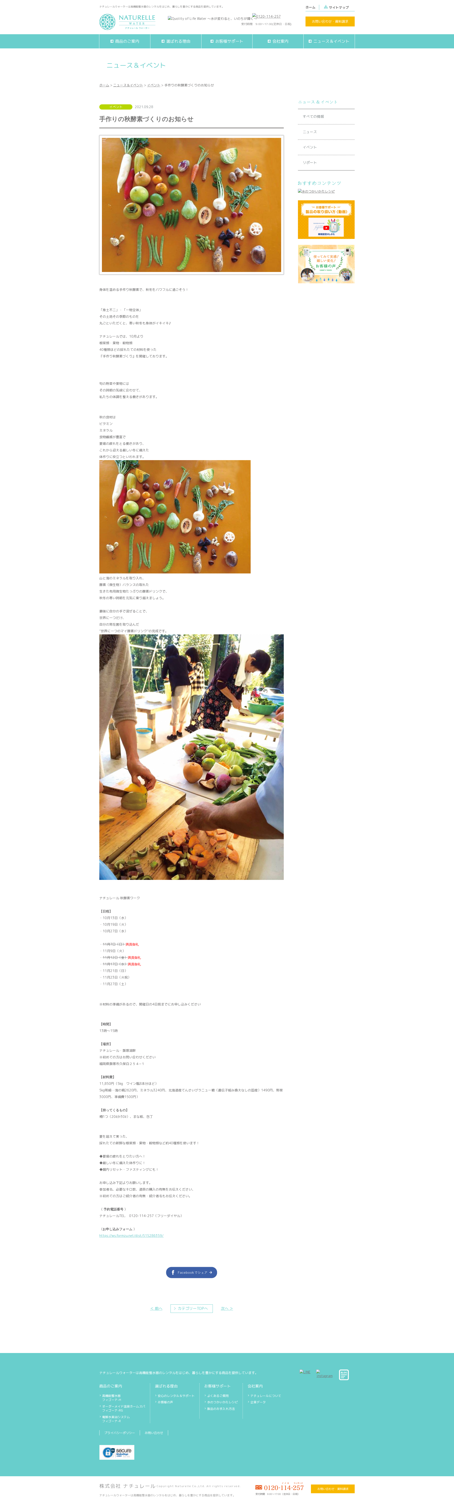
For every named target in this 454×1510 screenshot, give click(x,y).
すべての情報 (313, 116)
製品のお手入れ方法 (221, 1409)
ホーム (310, 7)
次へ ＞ (227, 1308)
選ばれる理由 (166, 1386)
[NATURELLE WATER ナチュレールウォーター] (127, 27)
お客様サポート (217, 1386)
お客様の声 (165, 1402)
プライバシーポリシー (119, 1433)
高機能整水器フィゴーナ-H (111, 1398)
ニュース (310, 131)
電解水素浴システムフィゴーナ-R (116, 1419)
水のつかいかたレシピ (222, 1402)
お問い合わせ (154, 1433)
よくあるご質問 (218, 1396)
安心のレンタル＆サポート (176, 1396)
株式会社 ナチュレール (127, 1485)
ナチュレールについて (265, 1396)
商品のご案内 (110, 1386)
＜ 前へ (156, 1308)
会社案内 (255, 1386)
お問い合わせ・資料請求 (330, 21)
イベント (153, 85)
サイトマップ (339, 7)
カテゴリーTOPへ (193, 1308)
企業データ (258, 1402)
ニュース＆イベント (128, 85)
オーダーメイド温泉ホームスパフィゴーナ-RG (123, 1408)
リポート (310, 162)
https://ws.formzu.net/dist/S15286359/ (131, 1235)
